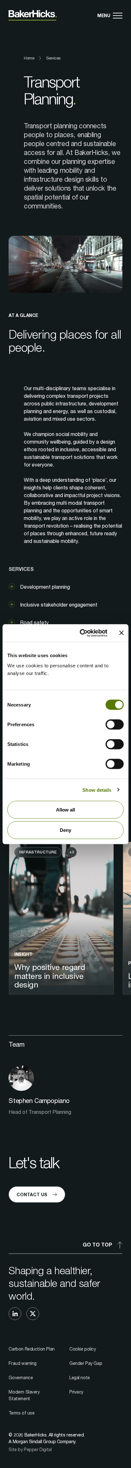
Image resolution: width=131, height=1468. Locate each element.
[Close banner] (121, 633)
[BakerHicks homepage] (33, 15)
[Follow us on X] (32, 1313)
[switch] (115, 725)
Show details (96, 789)
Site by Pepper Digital (30, 1449)
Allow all (65, 809)
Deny (65, 829)
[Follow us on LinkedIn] (15, 1313)
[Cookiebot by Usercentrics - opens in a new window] (81, 633)
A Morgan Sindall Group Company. (42, 1441)
